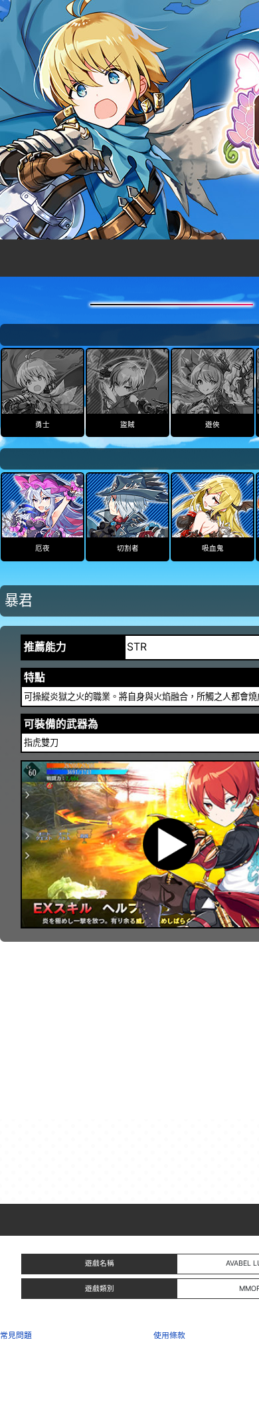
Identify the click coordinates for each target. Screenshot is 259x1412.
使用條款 (169, 1335)
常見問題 (16, 1335)
